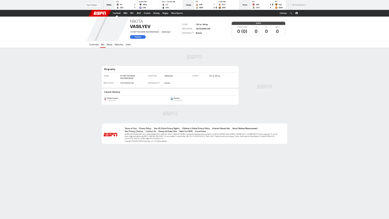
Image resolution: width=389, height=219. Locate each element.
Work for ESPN (186, 131)
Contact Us (151, 131)
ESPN (100, 13)
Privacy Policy (145, 128)
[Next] (288, 5)
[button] (291, 13)
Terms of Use (131, 128)
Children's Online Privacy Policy (196, 128)
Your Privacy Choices (134, 131)
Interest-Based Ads (221, 128)
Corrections (200, 131)
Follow (138, 37)
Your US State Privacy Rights (167, 128)
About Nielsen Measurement (245, 128)
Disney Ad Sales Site (167, 131)
